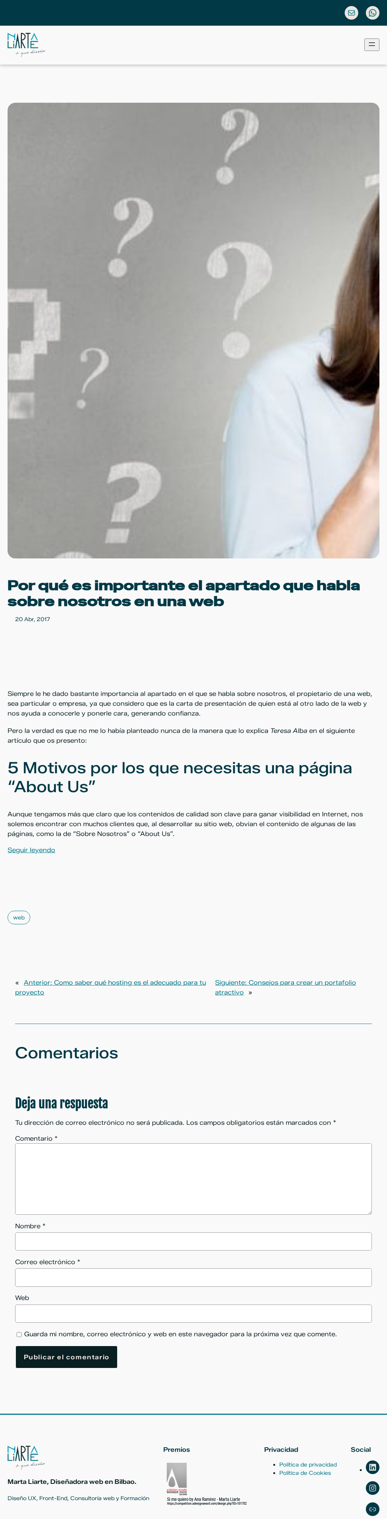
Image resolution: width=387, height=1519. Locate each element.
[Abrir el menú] (371, 45)
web (19, 917)
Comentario (36, 1138)
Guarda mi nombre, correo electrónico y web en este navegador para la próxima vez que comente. (180, 1334)
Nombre (30, 1226)
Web (22, 1298)
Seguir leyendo (31, 850)
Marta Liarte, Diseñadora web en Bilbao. (72, 1481)
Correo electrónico (47, 1262)
